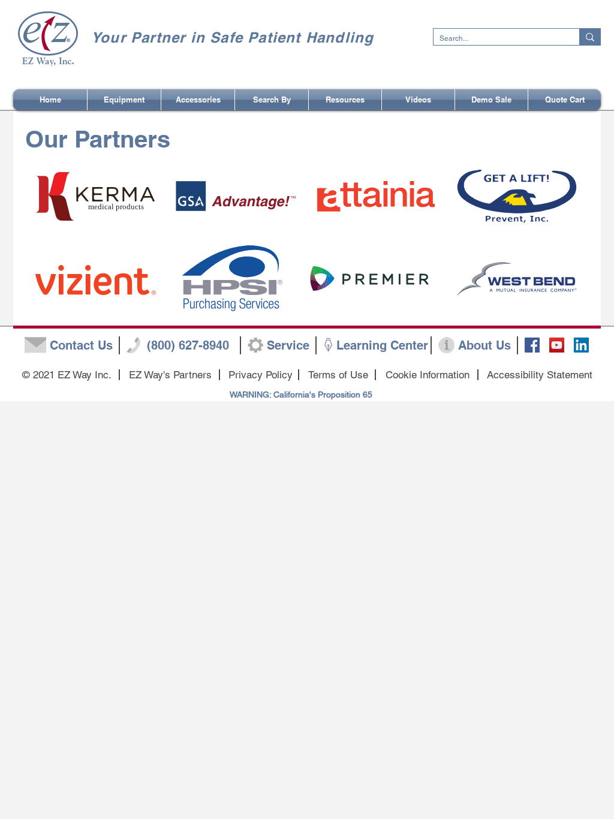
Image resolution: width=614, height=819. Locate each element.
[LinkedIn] (581, 345)
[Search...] (589, 37)
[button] (271, 99)
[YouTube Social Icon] (556, 345)
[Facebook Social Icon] (532, 345)
